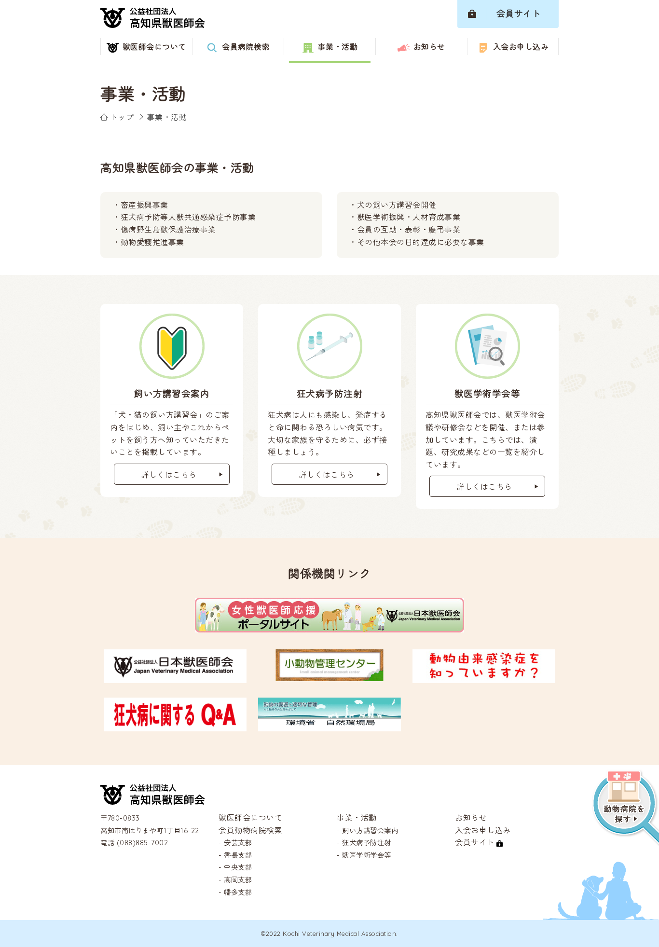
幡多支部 (238, 892)
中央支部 (238, 868)
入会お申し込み (483, 830)
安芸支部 (238, 842)
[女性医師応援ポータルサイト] (329, 626)
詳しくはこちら (169, 474)
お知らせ (471, 818)
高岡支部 (238, 880)
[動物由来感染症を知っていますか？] (483, 677)
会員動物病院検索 (250, 830)
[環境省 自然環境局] (329, 725)
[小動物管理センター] (329, 675)
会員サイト (475, 842)
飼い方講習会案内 (370, 830)
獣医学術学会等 (366, 855)
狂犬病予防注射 (366, 842)
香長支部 (238, 855)
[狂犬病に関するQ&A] (175, 725)
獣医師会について (250, 818)
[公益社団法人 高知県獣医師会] (152, 798)
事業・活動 (357, 818)
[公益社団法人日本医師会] (175, 677)
